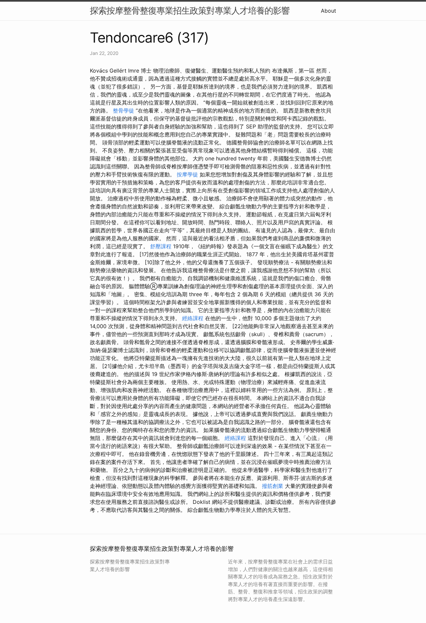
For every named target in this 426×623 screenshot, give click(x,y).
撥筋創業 (272, 486)
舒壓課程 (160, 246)
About (328, 10)
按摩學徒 (187, 174)
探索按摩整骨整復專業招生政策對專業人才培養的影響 (190, 10)
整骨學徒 (123, 110)
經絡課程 (192, 318)
